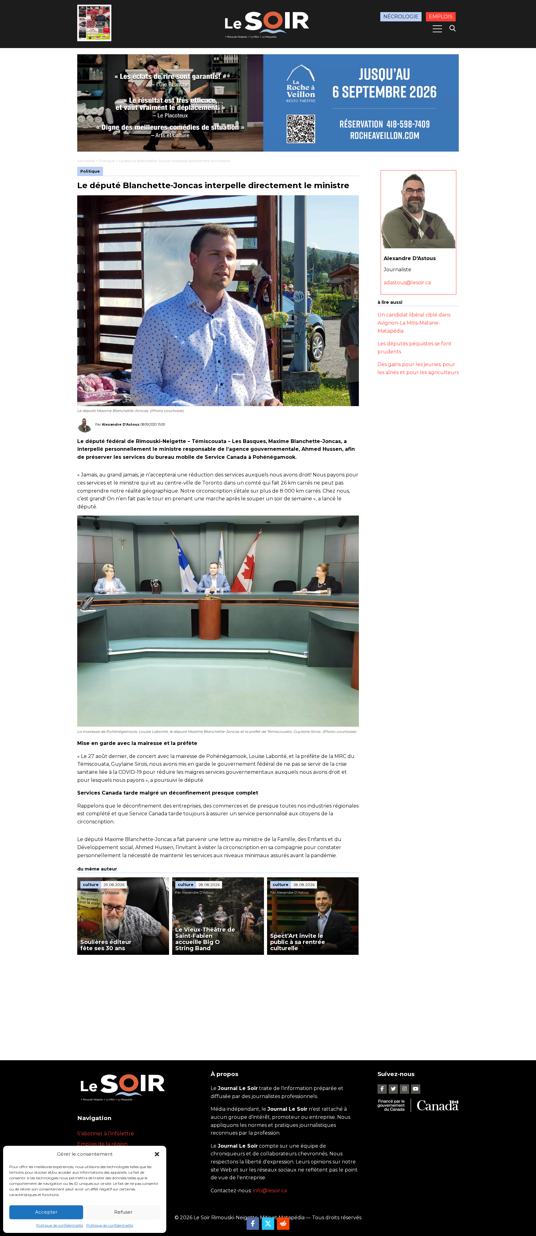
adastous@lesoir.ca (407, 282)
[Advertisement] (218, 1001)
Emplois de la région (102, 1144)
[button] (157, 1154)
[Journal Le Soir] (268, 24)
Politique (107, 160)
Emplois (441, 17)
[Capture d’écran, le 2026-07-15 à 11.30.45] (268, 103)
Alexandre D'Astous (121, 424)
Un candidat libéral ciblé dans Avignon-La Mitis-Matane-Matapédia (413, 323)
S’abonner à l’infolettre (105, 1133)
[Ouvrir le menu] (437, 28)
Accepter (46, 1212)
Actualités (86, 160)
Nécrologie (400, 17)
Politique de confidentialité (59, 1225)
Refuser (123, 1212)
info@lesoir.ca (270, 1191)
